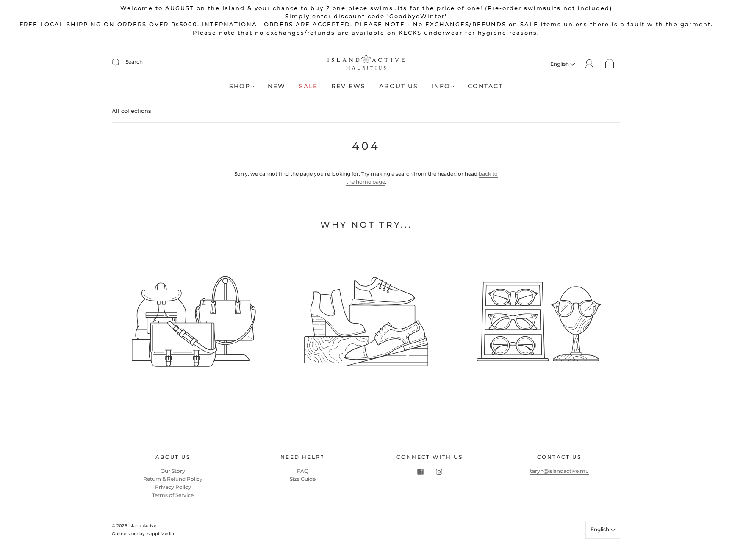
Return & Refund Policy (172, 479)
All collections (131, 110)
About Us (398, 86)
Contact (485, 86)
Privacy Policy (173, 487)
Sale (308, 86)
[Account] (589, 63)
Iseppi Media (160, 533)
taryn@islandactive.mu (559, 471)
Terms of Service (173, 495)
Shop (239, 86)
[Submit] (121, 62)
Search (134, 62)
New (277, 86)
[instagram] (439, 472)
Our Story (173, 471)
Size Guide (303, 479)
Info (441, 86)
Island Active (142, 525)
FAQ (302, 471)
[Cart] (609, 64)
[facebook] (420, 472)
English (560, 64)
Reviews (348, 86)
